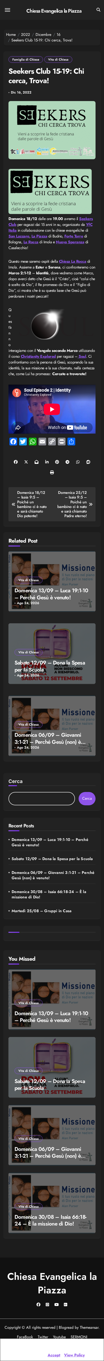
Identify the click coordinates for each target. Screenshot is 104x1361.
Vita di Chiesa (58, 59)
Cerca (15, 781)
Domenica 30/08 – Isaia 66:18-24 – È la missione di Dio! (49, 894)
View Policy (74, 1355)
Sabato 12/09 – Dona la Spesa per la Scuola (50, 666)
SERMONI (79, 1337)
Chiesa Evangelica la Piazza (53, 11)
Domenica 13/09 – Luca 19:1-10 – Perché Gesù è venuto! (51, 593)
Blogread (66, 1327)
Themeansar (89, 1327)
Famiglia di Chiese (25, 59)
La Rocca (30, 242)
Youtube (59, 1337)
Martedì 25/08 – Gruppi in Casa (41, 911)
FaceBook (25, 1337)
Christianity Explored (38, 356)
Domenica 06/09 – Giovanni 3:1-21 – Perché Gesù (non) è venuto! (48, 741)
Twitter (43, 1337)
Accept (54, 1355)
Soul (82, 356)
